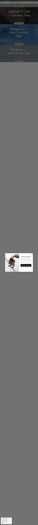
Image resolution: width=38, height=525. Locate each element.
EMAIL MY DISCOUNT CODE (26, 265)
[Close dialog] (32, 254)
